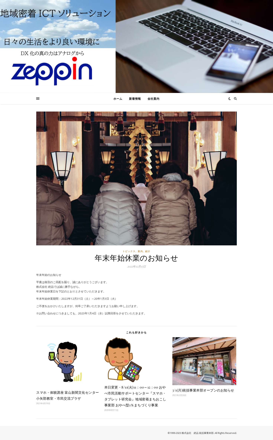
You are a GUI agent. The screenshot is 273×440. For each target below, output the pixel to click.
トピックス (129, 251)
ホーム (117, 98)
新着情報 (135, 98)
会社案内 (154, 98)
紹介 (147, 251)
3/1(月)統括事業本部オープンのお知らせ (203, 390)
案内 (140, 251)
